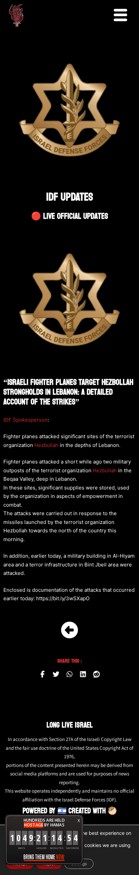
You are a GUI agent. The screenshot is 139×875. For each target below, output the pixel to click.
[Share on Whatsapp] (69, 674)
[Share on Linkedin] (83, 674)
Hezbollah (46, 445)
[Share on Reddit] (96, 674)
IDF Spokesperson (25, 420)
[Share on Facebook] (42, 674)
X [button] (79, 820)
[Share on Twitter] (56, 674)
